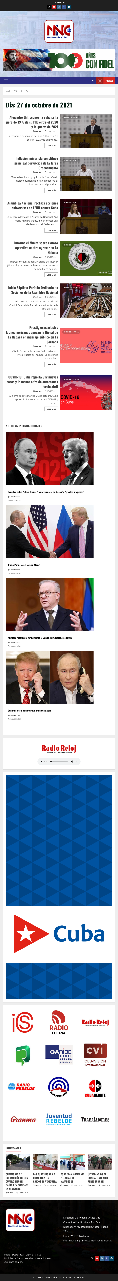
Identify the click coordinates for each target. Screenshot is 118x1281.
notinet (38, 131)
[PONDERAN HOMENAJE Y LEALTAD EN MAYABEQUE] (72, 1162)
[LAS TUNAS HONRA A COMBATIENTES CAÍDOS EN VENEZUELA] (45, 1162)
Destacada (18, 1254)
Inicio (7, 1254)
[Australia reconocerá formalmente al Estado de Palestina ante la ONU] (50, 604)
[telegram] (69, 7)
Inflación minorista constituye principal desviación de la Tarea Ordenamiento (86, 174)
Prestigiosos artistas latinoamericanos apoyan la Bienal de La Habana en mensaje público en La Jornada (86, 345)
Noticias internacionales (38, 1258)
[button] (6, 81)
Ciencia (29, 1254)
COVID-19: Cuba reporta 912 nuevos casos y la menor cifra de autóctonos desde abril (86, 392)
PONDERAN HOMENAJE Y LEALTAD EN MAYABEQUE (72, 1177)
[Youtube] (54, 7)
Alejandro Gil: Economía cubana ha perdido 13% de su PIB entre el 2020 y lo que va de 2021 (86, 131)
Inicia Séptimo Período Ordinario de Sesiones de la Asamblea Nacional (86, 300)
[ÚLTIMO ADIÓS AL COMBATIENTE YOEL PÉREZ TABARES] (100, 1162)
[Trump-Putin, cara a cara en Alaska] (50, 531)
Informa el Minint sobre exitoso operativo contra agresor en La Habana (86, 258)
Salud (38, 1254)
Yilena (10, 1192)
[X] (49, 7)
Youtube (109, 80)
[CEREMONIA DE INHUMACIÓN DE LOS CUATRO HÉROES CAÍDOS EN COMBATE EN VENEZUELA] (18, 1162)
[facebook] (64, 7)
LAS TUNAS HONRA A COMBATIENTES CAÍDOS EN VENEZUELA (45, 1177)
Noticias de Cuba (13, 1258)
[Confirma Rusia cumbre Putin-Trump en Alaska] (50, 677)
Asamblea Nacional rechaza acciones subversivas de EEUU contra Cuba (86, 216)
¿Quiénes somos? (13, 1262)
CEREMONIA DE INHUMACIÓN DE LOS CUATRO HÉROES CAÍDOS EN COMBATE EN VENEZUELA (17, 1181)
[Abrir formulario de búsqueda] (93, 81)
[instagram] (59, 7)
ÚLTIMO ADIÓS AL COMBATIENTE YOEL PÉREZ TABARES (98, 1177)
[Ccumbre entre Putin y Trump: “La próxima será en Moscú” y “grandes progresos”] (50, 458)
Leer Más (52, 145)
